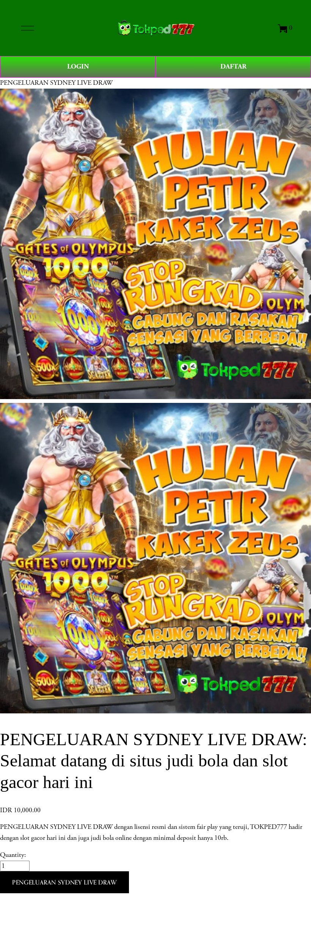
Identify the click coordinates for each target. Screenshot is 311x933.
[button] (64, 882)
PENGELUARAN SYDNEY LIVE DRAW (56, 83)
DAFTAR (233, 66)
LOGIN (78, 66)
